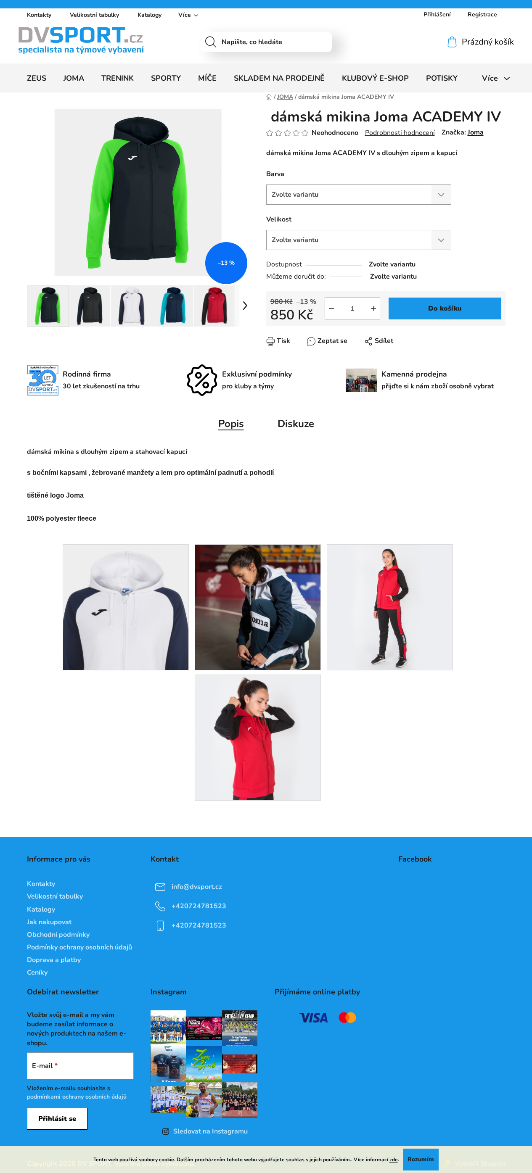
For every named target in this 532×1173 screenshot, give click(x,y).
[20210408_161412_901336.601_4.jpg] (257, 737)
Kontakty (39, 15)
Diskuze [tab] (296, 423)
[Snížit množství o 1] (331, 308)
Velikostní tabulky (94, 15)
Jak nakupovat (49, 922)
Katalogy (149, 15)
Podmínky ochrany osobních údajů (79, 947)
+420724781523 (199, 906)
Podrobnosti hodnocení (400, 132)
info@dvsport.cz (197, 886)
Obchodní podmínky (58, 934)
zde (393, 1159)
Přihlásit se (57, 1118)
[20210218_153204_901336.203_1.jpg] (257, 607)
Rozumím (421, 1159)
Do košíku (445, 308)
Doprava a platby (54, 960)
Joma (476, 132)
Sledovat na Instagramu (210, 1131)
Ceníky (37, 972)
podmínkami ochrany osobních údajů (77, 1097)
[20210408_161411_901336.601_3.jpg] (390, 607)
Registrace (482, 14)
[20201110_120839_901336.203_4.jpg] (125, 607)
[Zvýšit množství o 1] (373, 308)
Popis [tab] (231, 423)
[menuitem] (37, 78)
